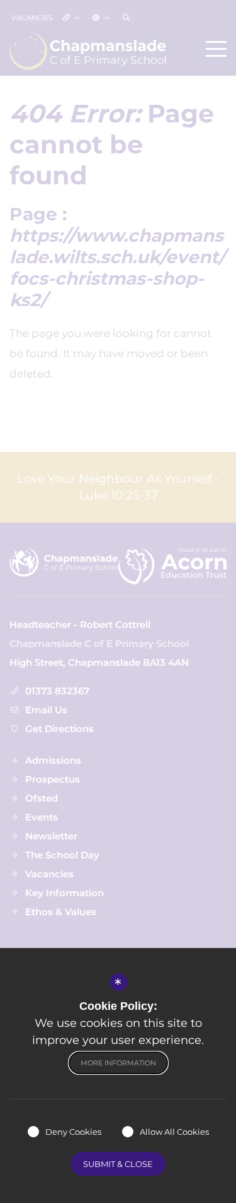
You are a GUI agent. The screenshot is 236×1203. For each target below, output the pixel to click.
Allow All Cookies (174, 1132)
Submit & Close (118, 1164)
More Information (118, 1062)
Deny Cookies (73, 1132)
